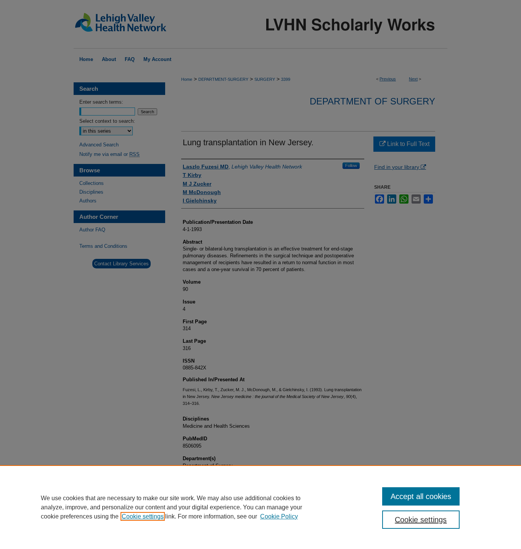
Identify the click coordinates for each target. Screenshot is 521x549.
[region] (260, 507)
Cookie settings (143, 516)
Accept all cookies (421, 496)
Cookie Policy (279, 516)
